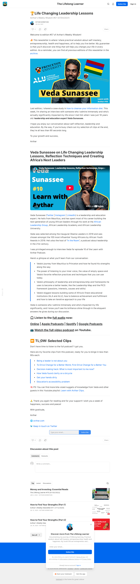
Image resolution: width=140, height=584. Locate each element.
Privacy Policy (86, 559)
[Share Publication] (113, 4)
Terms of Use (80, 557)
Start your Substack (64, 574)
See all (34, 535)
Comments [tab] (35, 456)
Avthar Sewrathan (42, 22)
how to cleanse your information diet (85, 108)
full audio (58, 317)
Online (34, 324)
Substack (59, 579)
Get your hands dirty (47, 377)
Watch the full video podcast (54, 330)
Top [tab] (33, 483)
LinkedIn (71, 215)
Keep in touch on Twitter (45, 426)
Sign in (133, 4)
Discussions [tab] (47, 483)
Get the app (80, 574)
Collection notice (86, 568)
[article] (70, 494)
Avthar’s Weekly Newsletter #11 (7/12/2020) (47, 508)
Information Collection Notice (69, 559)
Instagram (60, 215)
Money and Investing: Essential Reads (49, 489)
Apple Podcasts (53, 324)
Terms (76, 568)
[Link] (27, 156)
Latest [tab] (38, 483)
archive (34, 53)
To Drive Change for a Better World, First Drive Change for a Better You (71, 365)
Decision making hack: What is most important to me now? (65, 369)
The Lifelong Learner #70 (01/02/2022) (45, 492)
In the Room (73, 240)
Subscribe (122, 4)
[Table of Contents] (2, 292)
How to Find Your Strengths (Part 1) (48, 504)
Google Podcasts (90, 324)
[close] (91, 524)
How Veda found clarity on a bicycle (54, 373)
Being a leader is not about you (52, 361)
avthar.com (38, 420)
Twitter (50, 215)
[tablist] (39, 456)
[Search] (108, 4)
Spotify (71, 324)
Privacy (70, 568)
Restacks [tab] (44, 456)
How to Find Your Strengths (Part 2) (48, 520)
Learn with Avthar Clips (72, 390)
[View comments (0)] (40, 29)
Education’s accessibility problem (53, 381)
